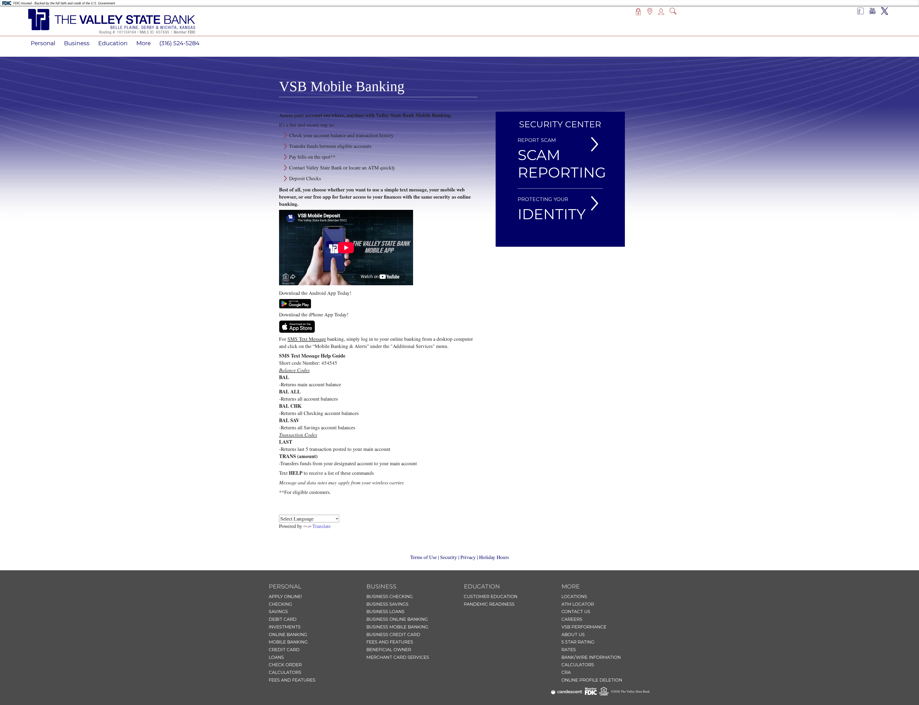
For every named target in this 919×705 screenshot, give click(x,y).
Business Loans (385, 611)
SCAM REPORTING (562, 163)
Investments (285, 627)
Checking (280, 604)
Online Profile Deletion (591, 680)
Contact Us (575, 611)
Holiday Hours (494, 557)
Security (448, 557)
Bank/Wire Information (591, 657)
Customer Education (490, 596)
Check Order (285, 664)
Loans (276, 657)
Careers (571, 619)
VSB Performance (583, 627)
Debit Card (283, 619)
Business (77, 43)
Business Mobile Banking (397, 627)
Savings (278, 611)
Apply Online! (285, 596)
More (143, 43)
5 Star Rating (577, 642)
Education (113, 43)
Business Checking (389, 596)
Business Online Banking (397, 619)
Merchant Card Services (397, 657)
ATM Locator (577, 604)
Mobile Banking (288, 642)
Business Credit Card (393, 634)
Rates (568, 649)
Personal (43, 43)
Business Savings (387, 604)
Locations (574, 596)
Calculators (285, 672)
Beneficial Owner (388, 649)
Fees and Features (292, 680)
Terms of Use (423, 557)
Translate (321, 526)
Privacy (468, 557)
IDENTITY (552, 214)
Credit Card (284, 649)
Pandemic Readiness (489, 604)
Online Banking (288, 634)
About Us (573, 634)
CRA (566, 672)
